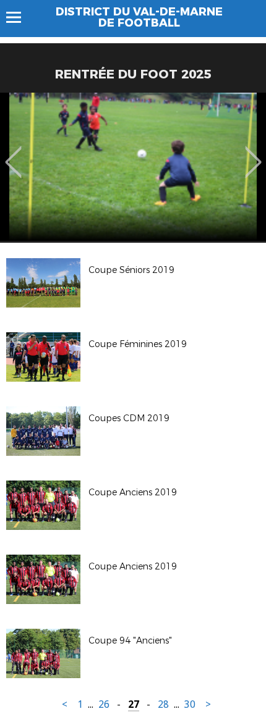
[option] (133, 167)
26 (103, 704)
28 (163, 704)
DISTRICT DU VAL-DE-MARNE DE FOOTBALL (139, 17)
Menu (19, 17)
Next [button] (253, 153)
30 (189, 704)
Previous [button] (13, 153)
